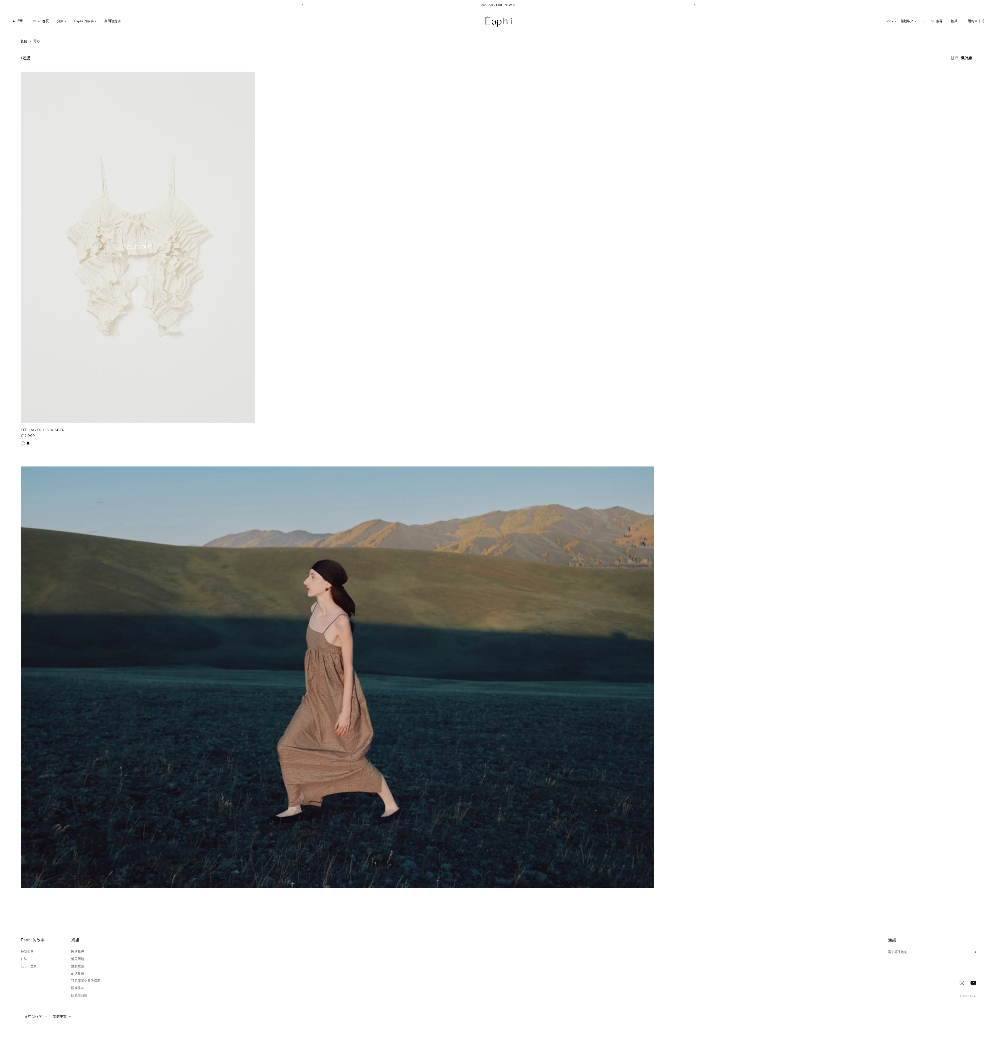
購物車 (975, 21)
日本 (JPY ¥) (33, 1016)
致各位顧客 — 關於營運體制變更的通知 (498, 5)
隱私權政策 (79, 995)
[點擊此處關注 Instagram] (962, 983)
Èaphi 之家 (29, 966)
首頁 (24, 41)
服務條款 (77, 988)
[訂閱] (974, 952)
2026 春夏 (41, 21)
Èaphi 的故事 (84, 21)
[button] (302, 5)
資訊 (75, 940)
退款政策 (77, 966)
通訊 (892, 940)
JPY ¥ (889, 21)
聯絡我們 (77, 952)
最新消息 (27, 952)
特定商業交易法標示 (85, 981)
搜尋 (939, 21)
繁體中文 (907, 21)
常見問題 (77, 959)
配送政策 (77, 974)
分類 (60, 21)
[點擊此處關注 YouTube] (973, 983)
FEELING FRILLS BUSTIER (42, 430)
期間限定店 (112, 21)
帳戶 (954, 21)
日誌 (24, 959)
